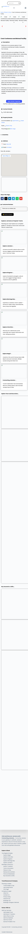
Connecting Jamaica (16, 927)
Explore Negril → (7, 353)
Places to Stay (7, 12)
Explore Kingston (7, 859)
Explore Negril (7, 855)
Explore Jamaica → (8, 246)
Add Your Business (8, 918)
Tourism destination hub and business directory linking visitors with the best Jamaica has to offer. (13, 385)
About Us (5, 893)
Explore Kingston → (8, 272)
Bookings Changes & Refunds (11, 902)
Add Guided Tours (8, 912)
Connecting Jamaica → (9, 380)
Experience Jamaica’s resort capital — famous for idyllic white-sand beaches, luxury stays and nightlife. (13, 304)
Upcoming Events (8, 887)
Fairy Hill (8, 144)
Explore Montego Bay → (9, 299)
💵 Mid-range (11, 129)
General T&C (6, 898)
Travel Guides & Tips (8, 885)
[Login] (25, 8)
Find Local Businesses (9, 874)
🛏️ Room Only (8, 125)
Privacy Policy (7, 897)
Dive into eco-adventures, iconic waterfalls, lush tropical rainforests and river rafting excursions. (13, 332)
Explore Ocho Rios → (8, 327)
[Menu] (14, 7)
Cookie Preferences (7, 932)
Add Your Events (7, 920)
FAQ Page (6, 889)
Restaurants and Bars (9, 872)
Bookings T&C (7, 900)
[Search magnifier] (19, 3)
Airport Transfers (8, 866)
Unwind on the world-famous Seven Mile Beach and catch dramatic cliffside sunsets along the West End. (13, 359)
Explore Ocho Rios (8, 857)
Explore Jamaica (7, 862)
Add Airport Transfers (9, 914)
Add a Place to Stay (8, 916)
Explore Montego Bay (9, 861)
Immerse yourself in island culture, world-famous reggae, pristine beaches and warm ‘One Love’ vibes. (14, 251)
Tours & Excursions (8, 868)
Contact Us (6, 895)
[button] (2, 26)
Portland (9, 147)
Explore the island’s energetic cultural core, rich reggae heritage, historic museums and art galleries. (13, 278)
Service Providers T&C (9, 921)
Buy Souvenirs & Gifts (9, 876)
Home (2, 12)
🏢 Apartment (15, 120)
